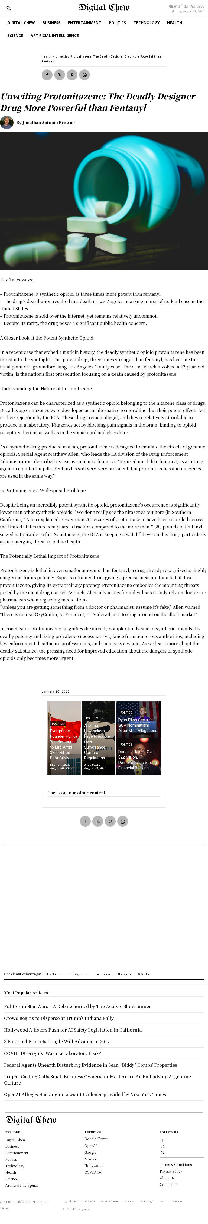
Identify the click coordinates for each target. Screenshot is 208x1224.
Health (47, 56)
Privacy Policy (171, 1171)
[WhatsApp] (84, 74)
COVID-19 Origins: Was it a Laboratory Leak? (52, 1053)
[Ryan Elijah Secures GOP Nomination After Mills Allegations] (138, 719)
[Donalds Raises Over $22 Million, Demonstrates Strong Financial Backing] (138, 756)
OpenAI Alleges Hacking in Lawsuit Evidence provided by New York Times (85, 1094)
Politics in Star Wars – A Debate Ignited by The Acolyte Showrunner (77, 1006)
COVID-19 (92, 1172)
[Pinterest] (72, 74)
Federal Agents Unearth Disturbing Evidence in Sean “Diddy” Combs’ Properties (90, 1065)
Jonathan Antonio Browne (49, 122)
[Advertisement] (104, 910)
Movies (90, 1159)
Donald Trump (96, 1138)
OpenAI (90, 1145)
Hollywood (93, 1165)
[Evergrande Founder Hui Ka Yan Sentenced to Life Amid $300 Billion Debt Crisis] (64, 738)
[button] (9, 8)
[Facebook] (47, 74)
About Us (167, 1178)
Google (90, 1152)
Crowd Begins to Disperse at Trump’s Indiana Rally (59, 1018)
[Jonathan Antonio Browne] (8, 122)
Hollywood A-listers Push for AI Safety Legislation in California (73, 1030)
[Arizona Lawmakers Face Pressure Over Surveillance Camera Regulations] (98, 738)
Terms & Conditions (176, 1164)
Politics (58, 723)
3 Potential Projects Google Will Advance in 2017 (57, 1041)
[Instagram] (162, 1146)
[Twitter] (59, 74)
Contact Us (168, 1184)
